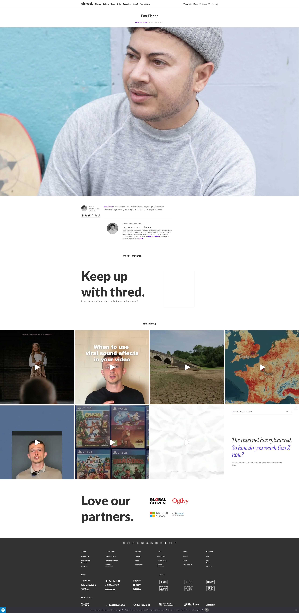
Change (98, 4)
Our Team (84, 567)
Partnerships (139, 564)
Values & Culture (110, 556)
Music (195, 4)
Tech (113, 4)
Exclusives (127, 4)
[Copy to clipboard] (99, 215)
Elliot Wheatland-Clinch (133, 224)
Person (145, 22)
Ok (207, 610)
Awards (137, 560)
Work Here (209, 567)
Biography (138, 556)
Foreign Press (187, 564)
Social (204, 4)
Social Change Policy (111, 560)
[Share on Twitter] (86, 215)
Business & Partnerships (109, 566)
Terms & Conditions (160, 566)
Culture (106, 4)
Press (185, 560)
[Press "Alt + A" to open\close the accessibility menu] (3, 610)
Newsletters (145, 4)
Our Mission (85, 556)
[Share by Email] (96, 215)
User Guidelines (162, 560)
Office (208, 556)
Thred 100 (187, 4)
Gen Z (135, 4)
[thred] (87, 3)
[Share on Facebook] (82, 215)
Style (119, 4)
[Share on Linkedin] (89, 215)
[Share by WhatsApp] (92, 215)
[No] (296, 610)
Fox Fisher (108, 207)
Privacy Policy (161, 556)
